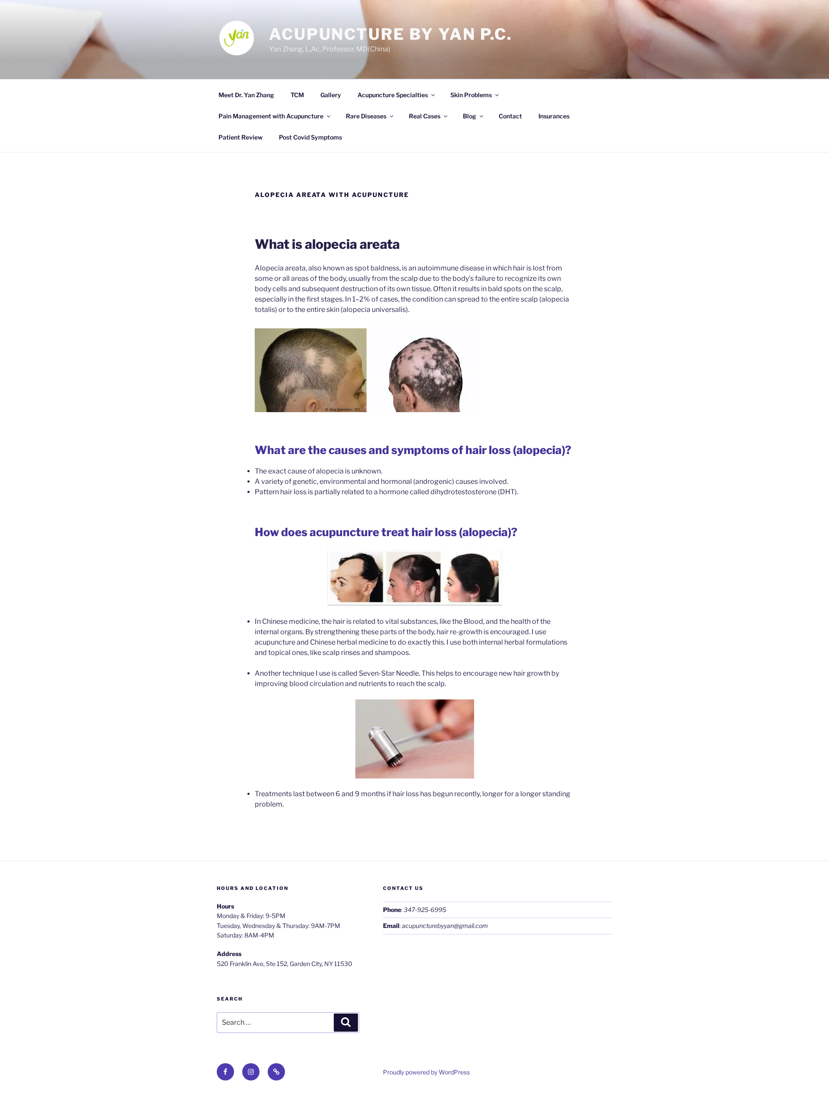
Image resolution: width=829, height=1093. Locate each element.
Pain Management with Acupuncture (270, 116)
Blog (469, 116)
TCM (297, 94)
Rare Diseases (366, 116)
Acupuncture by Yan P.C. (391, 34)
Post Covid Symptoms (310, 137)
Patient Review (240, 137)
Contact (510, 116)
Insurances (554, 116)
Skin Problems (471, 94)
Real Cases (424, 116)
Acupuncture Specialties (393, 94)
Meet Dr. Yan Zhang (246, 94)
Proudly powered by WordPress (426, 1072)
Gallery (330, 94)
